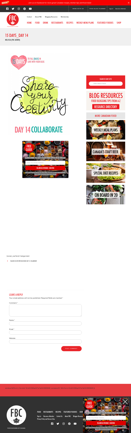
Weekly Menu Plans (85, 22)
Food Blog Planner (97, 8)
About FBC (38, 17)
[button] (65, 2)
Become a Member (120, 8)
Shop (119, 22)
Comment (13, 303)
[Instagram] (19, 9)
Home (29, 22)
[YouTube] (30, 9)
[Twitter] (13, 9)
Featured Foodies (105, 22)
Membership (65, 17)
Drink (45, 22)
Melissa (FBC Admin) (12, 40)
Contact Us (59, 416)
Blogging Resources (51, 17)
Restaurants (57, 22)
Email (11, 329)
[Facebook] (7, 9)
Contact (29, 17)
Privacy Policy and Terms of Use (46, 419)
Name (12, 320)
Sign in (39, 416)
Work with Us (78, 8)
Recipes (69, 22)
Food (37, 22)
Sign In (111, 8)
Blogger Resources (78, 416)
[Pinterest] (24, 9)
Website (12, 338)
